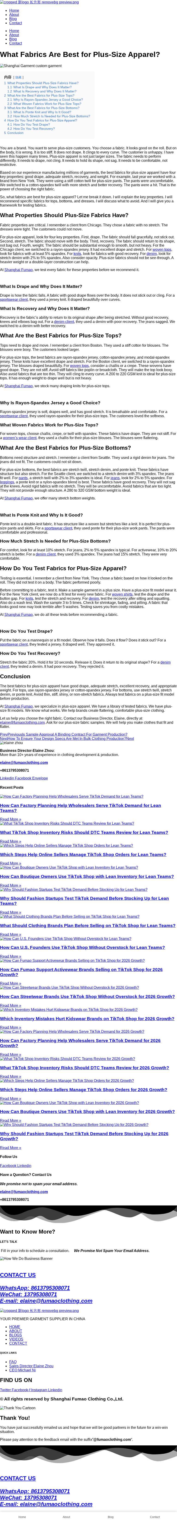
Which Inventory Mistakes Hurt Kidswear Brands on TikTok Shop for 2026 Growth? (87, 1018)
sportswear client (14, 299)
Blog (13, 19)
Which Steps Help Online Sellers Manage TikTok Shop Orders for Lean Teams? (83, 854)
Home (14, 10)
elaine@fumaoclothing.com (22, 722)
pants (23, 478)
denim (152, 254)
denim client (64, 322)
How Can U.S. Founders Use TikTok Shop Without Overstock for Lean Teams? (82, 947)
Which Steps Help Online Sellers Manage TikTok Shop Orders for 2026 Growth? (83, 1089)
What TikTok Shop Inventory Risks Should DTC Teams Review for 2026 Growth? (84, 1067)
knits (77, 254)
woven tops (162, 249)
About (14, 15)
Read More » (10, 819)
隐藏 (18, 77)
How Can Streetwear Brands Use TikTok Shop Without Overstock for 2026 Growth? (87, 996)
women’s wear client (19, 438)
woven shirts (122, 594)
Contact (15, 23)
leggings (7, 482)
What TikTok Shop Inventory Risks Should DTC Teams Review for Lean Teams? (84, 832)
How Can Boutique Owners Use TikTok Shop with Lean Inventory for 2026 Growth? (87, 1111)
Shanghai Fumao (18, 270)
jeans (115, 478)
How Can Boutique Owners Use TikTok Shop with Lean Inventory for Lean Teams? (87, 876)
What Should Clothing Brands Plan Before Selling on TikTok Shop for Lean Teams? (88, 925)
